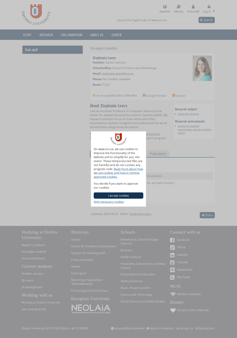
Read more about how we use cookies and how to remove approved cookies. (118, 173)
